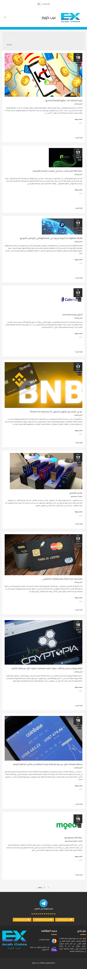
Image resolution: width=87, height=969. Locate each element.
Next (39, 887)
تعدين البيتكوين (75, 493)
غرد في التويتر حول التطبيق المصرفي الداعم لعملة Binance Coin (56, 411)
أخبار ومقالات (78, 103)
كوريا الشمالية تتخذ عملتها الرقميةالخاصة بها (63, 100)
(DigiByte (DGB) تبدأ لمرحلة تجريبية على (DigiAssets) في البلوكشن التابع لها (51, 238)
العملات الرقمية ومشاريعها (73, 841)
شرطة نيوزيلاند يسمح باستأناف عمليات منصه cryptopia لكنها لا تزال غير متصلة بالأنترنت (46, 668)
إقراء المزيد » (78, 137)
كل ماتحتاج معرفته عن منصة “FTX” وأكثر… (39, 948)
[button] (64, 920)
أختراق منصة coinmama (72, 314)
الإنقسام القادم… (44, 939)
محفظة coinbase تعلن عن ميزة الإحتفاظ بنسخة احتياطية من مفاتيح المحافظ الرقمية (47, 764)
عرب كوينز (49, 17)
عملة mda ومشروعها (73, 837)
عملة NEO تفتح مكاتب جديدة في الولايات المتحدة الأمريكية (57, 171)
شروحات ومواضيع (76, 496)
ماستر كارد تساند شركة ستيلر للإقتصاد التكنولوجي (62, 579)
